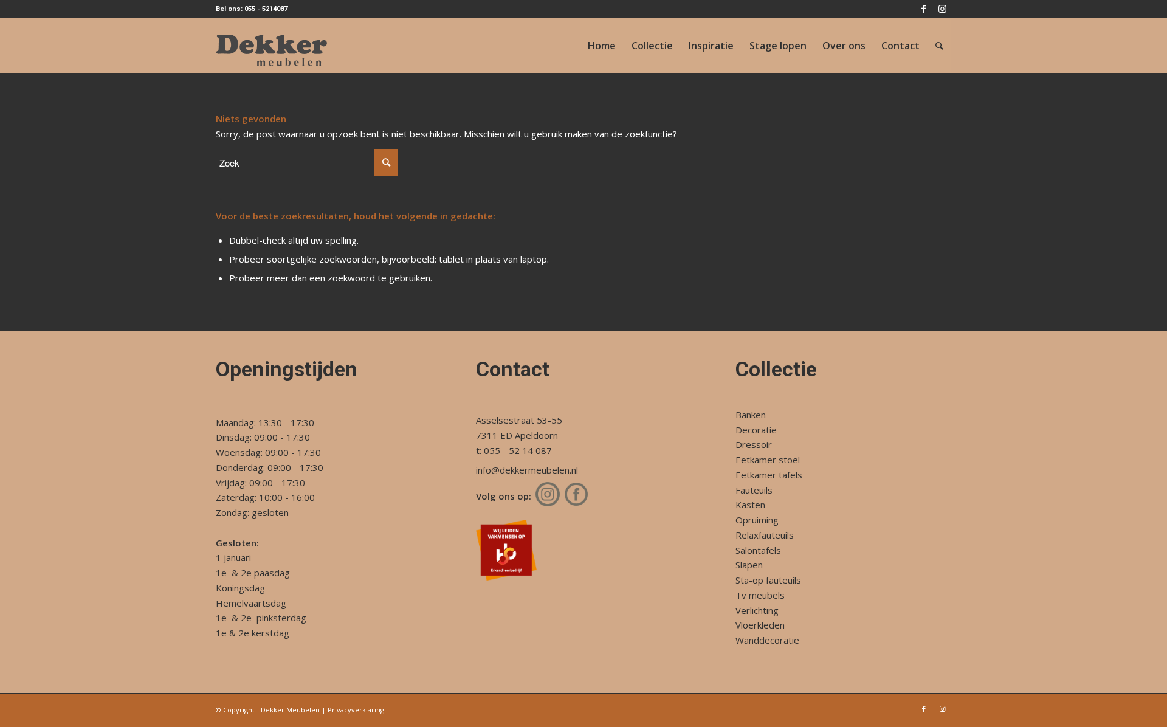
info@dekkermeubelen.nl (527, 470)
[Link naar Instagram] (942, 9)
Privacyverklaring (356, 709)
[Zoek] (939, 45)
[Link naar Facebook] (923, 9)
